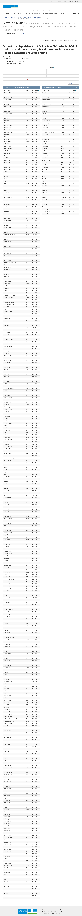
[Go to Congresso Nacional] (10, 6)
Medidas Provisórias (16, 13)
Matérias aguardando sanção (50, 13)
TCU (75, 1)
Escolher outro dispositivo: (49, 40)
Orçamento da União (34, 13)
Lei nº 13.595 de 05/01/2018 (25, 35)
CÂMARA (71, 1)
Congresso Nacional (10, 17)
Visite (68, 13)
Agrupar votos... (73, 83)
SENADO (66, 1)
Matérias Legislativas (21, 17)
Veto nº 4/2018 (36, 17)
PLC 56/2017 (21, 33)
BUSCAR (76, 13)
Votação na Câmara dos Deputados (17, 88)
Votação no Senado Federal (52, 88)
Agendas (62, 13)
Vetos (25, 13)
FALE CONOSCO (51, 1)
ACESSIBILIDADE (59, 1)
